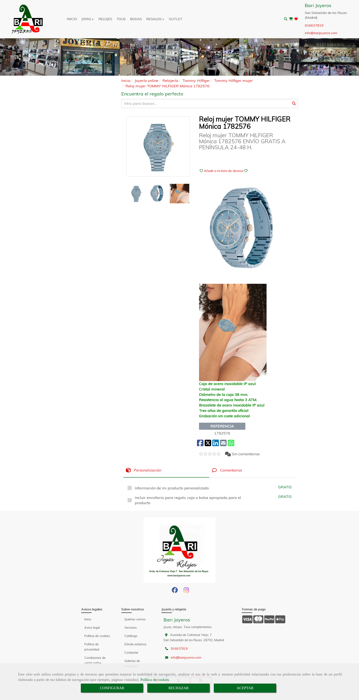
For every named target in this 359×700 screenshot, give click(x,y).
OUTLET (175, 19)
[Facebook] (175, 591)
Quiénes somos (135, 619)
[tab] (166, 470)
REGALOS (154, 19)
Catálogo (131, 636)
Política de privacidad (91, 646)
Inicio (87, 619)
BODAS (136, 19)
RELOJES (105, 19)
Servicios (130, 628)
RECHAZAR (178, 688)
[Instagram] (186, 591)
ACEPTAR (245, 688)
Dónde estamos (135, 644)
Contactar (131, 652)
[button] (224, 171)
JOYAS (86, 19)
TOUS (121, 19)
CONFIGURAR (112, 688)
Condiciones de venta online (95, 660)
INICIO (72, 19)
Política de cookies (154, 680)
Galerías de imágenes (132, 663)
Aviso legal (92, 628)
